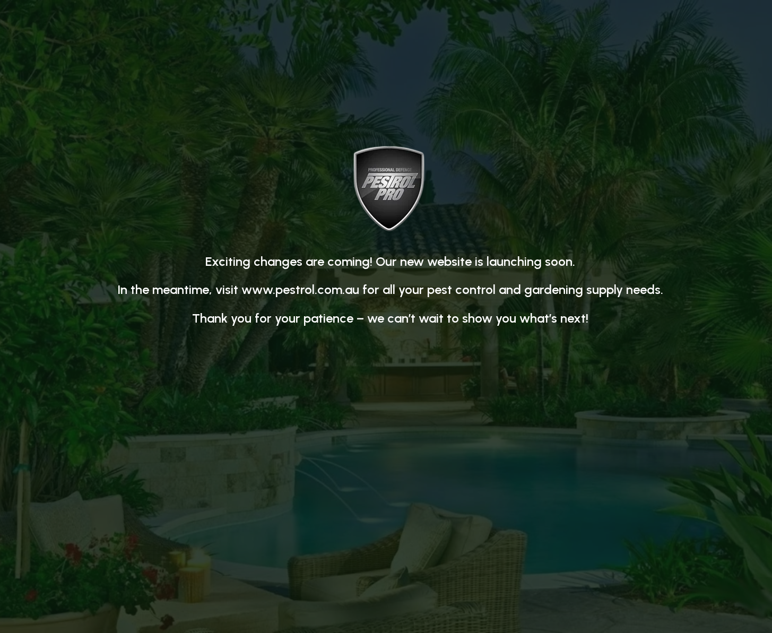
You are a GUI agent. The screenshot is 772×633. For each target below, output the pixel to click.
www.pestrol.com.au (300, 289)
